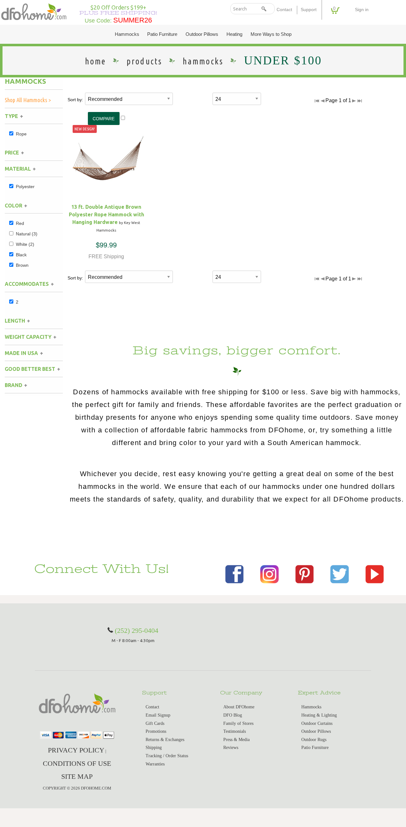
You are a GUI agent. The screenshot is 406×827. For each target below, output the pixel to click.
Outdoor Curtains (316, 723)
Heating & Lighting (319, 715)
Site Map (77, 776)
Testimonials (234, 731)
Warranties (155, 764)
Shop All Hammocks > (28, 100)
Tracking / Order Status (167, 755)
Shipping (154, 747)
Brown (22, 265)
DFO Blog (232, 715)
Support (309, 9)
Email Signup (158, 715)
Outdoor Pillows (202, 34)
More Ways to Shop (271, 34)
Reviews (230, 747)
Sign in (362, 9)
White (25, 244)
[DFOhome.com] (34, 11)
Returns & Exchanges (165, 739)
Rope (21, 133)
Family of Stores (238, 723)
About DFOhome (238, 707)
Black (21, 254)
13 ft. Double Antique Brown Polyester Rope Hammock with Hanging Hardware (106, 214)
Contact (284, 9)
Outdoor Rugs (313, 739)
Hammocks (127, 34)
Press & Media (236, 739)
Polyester (25, 186)
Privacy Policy (76, 750)
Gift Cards (155, 723)
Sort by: (75, 99)
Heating (234, 34)
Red (20, 223)
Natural (26, 233)
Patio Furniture (162, 34)
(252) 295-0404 (136, 630)
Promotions (156, 731)
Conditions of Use (77, 763)
